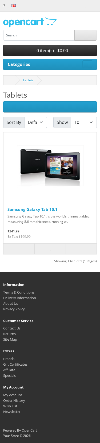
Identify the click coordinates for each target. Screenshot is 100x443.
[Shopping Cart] (90, 5)
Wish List (10, 406)
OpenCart (29, 430)
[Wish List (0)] (85, 5)
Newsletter (12, 411)
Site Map (10, 339)
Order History (14, 400)
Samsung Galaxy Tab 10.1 (32, 209)
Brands (8, 358)
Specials (9, 375)
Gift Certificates (15, 364)
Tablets (28, 80)
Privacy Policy (14, 309)
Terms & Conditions (18, 292)
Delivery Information (19, 297)
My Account (12, 394)
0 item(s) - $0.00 (51, 50)
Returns (9, 333)
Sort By (14, 122)
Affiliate (9, 369)
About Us (10, 303)
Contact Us (12, 328)
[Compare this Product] (81, 249)
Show (62, 122)
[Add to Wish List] (49, 249)
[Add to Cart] (18, 249)
